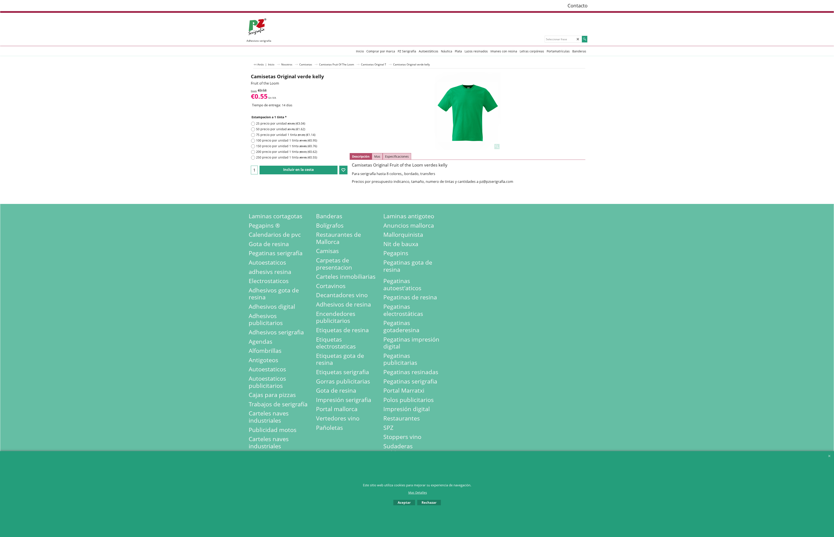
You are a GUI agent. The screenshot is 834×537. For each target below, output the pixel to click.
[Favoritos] (343, 170)
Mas (377, 156)
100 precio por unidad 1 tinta (286, 140)
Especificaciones (397, 156)
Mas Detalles (417, 492)
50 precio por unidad (280, 129)
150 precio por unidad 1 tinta (286, 146)
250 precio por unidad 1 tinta (286, 157)
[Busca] (584, 39)
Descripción (360, 156)
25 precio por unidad (280, 123)
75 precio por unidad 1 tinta (285, 135)
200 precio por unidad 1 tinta (286, 152)
